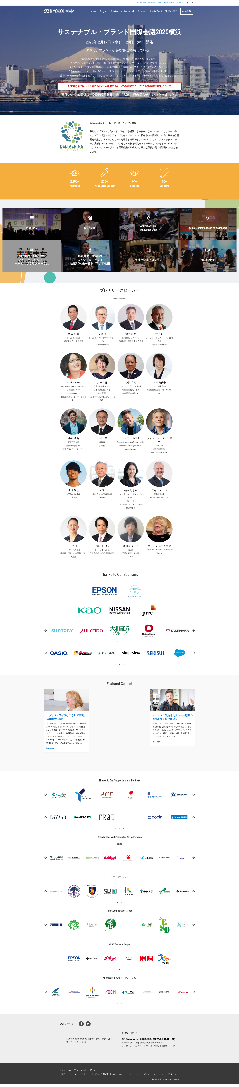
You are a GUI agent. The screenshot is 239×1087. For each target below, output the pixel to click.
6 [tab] (114, 869)
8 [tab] (121, 869)
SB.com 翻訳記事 (101, 1074)
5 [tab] (127, 664)
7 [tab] (117, 869)
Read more (50, 748)
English (178, 3)
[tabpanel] (59, 653)
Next (193, 630)
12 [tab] (136, 869)
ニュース (72, 1074)
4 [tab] (123, 664)
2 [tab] (121, 642)
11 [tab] (132, 869)
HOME (62, 1074)
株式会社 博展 (156, 1079)
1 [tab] (117, 642)
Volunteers (151, 3)
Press (159, 3)
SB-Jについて (173, 1074)
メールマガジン (143, 1074)
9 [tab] (125, 869)
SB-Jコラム (117, 1074)
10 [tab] (129, 869)
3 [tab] (119, 664)
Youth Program (169, 3)
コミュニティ (158, 1074)
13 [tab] (140, 869)
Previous (45, 630)
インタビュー (85, 1074)
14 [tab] (144, 869)
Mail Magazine (141, 3)
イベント (129, 1074)
